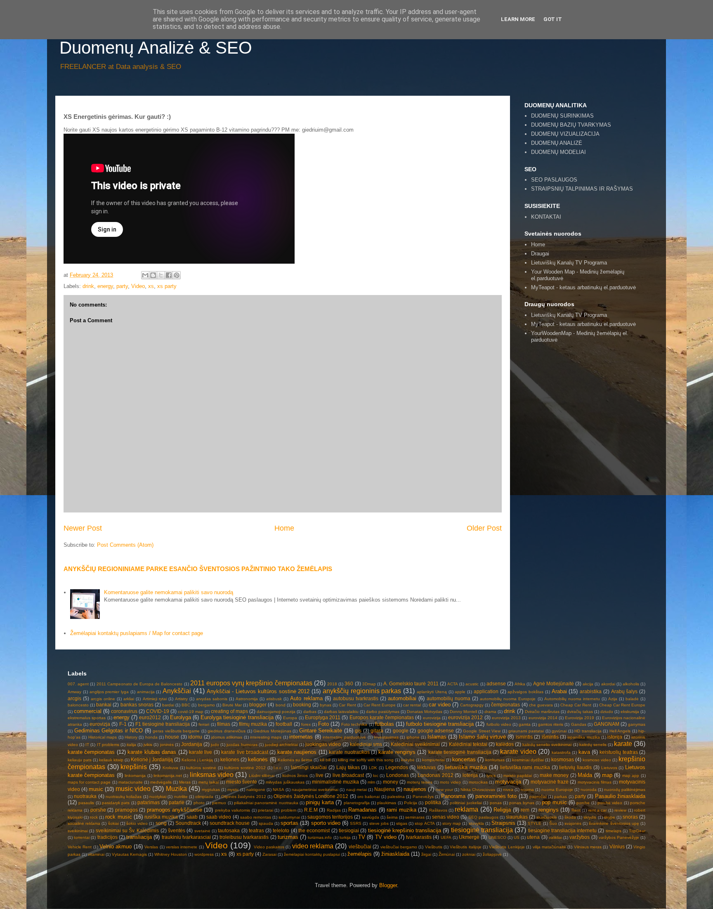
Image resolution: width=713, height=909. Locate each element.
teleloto (281, 830)
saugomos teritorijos (330, 816)
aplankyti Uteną (432, 691)
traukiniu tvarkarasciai (186, 837)
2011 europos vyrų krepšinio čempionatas (251, 683)
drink (88, 286)
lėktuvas (426, 767)
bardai (168, 705)
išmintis (550, 736)
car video (440, 704)
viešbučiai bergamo (398, 847)
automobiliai (402, 698)
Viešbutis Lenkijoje (506, 847)
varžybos (579, 837)
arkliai (128, 699)
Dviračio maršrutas (542, 711)
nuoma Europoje (557, 789)
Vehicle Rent (80, 847)
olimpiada (204, 796)
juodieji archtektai (281, 744)
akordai (608, 684)
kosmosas (562, 759)
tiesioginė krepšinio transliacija (404, 830)
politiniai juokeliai (466, 802)
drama (490, 711)
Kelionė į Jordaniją (152, 759)
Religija (502, 810)
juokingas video (323, 744)
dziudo (606, 711)
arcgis (74, 698)
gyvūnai (559, 731)
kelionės (258, 759)
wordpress (204, 854)
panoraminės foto (496, 796)
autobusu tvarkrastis (355, 698)
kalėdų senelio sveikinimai (546, 744)
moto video (450, 782)
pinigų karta (319, 802)
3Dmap (369, 684)
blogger (258, 704)
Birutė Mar (232, 705)
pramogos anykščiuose (174, 810)
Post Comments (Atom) (125, 545)
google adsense (436, 730)
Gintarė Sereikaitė (320, 730)
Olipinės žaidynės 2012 (243, 796)
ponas (496, 802)
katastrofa (561, 752)
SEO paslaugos (483, 817)
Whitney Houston (170, 854)
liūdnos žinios (295, 775)
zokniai (468, 854)
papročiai (538, 796)
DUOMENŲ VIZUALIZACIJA (565, 134)
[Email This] (145, 275)
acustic (472, 684)
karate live (200, 752)
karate (623, 743)
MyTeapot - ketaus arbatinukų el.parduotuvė (583, 287)
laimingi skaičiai (309, 767)
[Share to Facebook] (169, 275)
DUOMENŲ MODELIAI (558, 152)
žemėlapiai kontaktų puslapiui (312, 854)
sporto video (325, 823)
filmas (223, 724)
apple (460, 691)
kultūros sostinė (201, 767)
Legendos (396, 767)
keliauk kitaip (111, 760)
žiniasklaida (395, 854)
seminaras (415, 817)
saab (192, 816)
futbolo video (498, 724)
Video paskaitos (269, 847)
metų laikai (208, 782)
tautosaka (229, 830)
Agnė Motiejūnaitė (553, 683)
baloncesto (78, 705)
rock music (118, 817)
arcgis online (103, 699)
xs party (167, 286)
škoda (570, 817)
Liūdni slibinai (261, 775)
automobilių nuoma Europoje (508, 699)
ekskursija (630, 711)
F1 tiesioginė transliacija (162, 724)
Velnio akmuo (115, 846)
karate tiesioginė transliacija (459, 752)
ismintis (524, 736)
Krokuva (170, 767)
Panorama (453, 796)
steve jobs (379, 823)
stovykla (476, 823)
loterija (470, 775)
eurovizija (432, 717)
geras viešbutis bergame (176, 731)
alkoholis (631, 684)
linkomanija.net (167, 775)
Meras (185, 782)
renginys (548, 810)
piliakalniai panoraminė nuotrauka (266, 802)
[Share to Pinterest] (176, 275)
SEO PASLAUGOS (554, 180)
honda (151, 737)
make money (554, 775)
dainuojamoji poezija (276, 711)
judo (215, 744)
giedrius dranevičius (227, 731)
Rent (576, 810)
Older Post (484, 528)
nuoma (527, 789)
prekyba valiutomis (232, 810)
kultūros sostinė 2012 (244, 767)
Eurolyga (180, 717)
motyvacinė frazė (550, 781)
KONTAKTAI (546, 217)
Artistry (181, 699)
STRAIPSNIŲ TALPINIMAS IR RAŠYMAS (582, 189)
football (284, 724)
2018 (332, 684)
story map (451, 823)
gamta (525, 724)
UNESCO (497, 837)
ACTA (452, 684)
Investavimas (386, 737)
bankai (103, 704)
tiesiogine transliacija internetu (562, 830)
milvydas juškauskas (285, 782)
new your (444, 789)
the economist (314, 830)
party (122, 286)
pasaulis (86, 802)
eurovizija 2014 (543, 717)
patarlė (176, 802)
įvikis (148, 744)
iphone (413, 737)
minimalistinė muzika (335, 781)
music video (133, 788)
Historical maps (102, 737)
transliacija (139, 837)
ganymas (636, 724)
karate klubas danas (151, 752)
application (486, 691)
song (161, 823)
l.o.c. (278, 767)
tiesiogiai (349, 830)
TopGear (637, 831)
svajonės (572, 823)
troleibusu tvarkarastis (244, 837)
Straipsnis (503, 823)
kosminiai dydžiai (528, 760)
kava (584, 752)
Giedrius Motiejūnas (272, 731)
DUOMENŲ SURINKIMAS (562, 116)
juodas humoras (242, 744)
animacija (146, 691)
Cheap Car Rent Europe (622, 705)
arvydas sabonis (211, 699)
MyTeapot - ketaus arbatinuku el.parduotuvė (583, 324)
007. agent (78, 684)
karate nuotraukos (349, 752)
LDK (373, 767)
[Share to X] (161, 275)
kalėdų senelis (593, 744)
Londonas (397, 775)
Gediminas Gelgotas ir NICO (108, 730)
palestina (396, 796)
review (620, 810)
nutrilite (181, 796)
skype (609, 817)
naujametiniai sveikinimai (315, 789)
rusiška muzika (161, 816)
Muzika (176, 788)
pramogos (126, 809)
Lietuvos (609, 767)
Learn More (518, 19)
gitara (377, 730)
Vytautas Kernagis (129, 854)
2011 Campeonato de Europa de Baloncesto (140, 684)
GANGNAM (606, 724)
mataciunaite (130, 782)
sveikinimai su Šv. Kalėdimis (127, 830)
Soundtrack (188, 823)
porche (583, 802)
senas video (445, 816)
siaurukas (517, 816)
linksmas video (212, 774)
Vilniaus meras (588, 847)
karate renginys (396, 752)
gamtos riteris (550, 724)
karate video (518, 751)
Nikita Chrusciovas (477, 789)
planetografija (357, 802)
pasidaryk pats (116, 802)
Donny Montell (463, 711)
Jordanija (191, 744)
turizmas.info (320, 837)
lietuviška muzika (466, 767)
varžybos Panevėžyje (619, 837)
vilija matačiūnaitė (549, 847)
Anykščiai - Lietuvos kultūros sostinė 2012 (258, 691)
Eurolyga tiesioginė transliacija (237, 717)
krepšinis (133, 766)
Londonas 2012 (435, 775)
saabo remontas (255, 817)
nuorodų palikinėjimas (624, 789)
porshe (98, 809)
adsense (496, 683)
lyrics (491, 775)
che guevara (541, 705)
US (516, 837)
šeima (392, 817)
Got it (552, 19)
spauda (266, 823)
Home (284, 528)
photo (199, 802)
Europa (290, 717)
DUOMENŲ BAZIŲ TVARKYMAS (571, 125)
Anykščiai (177, 690)
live (319, 775)
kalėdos (505, 744)
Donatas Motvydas (424, 711)
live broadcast (348, 775)
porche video (609, 802)
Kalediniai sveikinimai (415, 744)
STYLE (534, 823)
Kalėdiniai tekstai (468, 744)
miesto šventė (241, 781)
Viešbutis (433, 847)
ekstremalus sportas (87, 717)
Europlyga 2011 (322, 717)
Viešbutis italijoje (465, 847)
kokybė (408, 760)
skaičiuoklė (546, 817)
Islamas (436, 737)
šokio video (137, 823)
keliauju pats (80, 760)
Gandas (578, 724)
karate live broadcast (244, 752)
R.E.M (311, 809)
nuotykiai (157, 796)
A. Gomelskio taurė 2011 (411, 683)
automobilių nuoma (448, 698)
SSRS (355, 823)
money (390, 781)
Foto (323, 724)
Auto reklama (306, 698)
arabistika (591, 691)
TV (361, 837)
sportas (289, 823)
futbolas (384, 724)
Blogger (388, 885)
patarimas (148, 802)
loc (375, 775)
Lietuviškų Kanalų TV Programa (569, 263)
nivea (508, 789)
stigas (401, 823)
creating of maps (229, 711)
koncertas (464, 759)
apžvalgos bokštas (525, 691)
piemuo (219, 802)
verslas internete (181, 847)
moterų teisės (419, 782)
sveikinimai (78, 831)
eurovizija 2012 (465, 717)
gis (358, 730)
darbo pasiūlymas (382, 711)
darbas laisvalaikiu (341, 711)
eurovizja (100, 724)
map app (630, 775)
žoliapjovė (492, 854)
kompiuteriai (433, 760)
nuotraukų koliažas (124, 796)
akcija (588, 684)
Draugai (540, 253)
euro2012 (150, 717)
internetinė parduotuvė (344, 737)
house (172, 736)
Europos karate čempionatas (381, 717)
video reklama (312, 846)
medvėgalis (161, 782)
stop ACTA (424, 823)
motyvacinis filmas (594, 782)
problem (288, 810)
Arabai (559, 691)
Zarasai (269, 854)
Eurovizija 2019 (579, 717)
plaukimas (386, 802)
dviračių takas (580, 711)
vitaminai (96, 854)
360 (349, 683)
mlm (371, 782)
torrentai (82, 837)
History (131, 737)
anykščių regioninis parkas (362, 690)
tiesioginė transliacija (482, 829)
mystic (233, 789)
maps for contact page (89, 782)
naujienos (415, 789)
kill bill (325, 760)
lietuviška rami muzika (525, 767)
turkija (345, 837)
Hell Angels (620, 731)
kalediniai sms (366, 744)
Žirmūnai (447, 854)
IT (87, 744)
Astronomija (247, 699)
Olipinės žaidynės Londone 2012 (311, 796)
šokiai (113, 823)
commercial (88, 711)
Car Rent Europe (380, 705)
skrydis (589, 817)
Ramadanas (362, 810)
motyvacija (508, 782)
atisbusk (274, 699)
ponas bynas (521, 802)
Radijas (334, 810)
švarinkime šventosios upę (614, 823)
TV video (386, 837)
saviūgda (370, 817)
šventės (176, 830)
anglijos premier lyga (109, 691)
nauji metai (356, 789)
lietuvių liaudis (575, 767)
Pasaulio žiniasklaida (620, 796)
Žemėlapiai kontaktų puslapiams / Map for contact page (136, 633)
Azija (612, 699)
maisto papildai (517, 775)
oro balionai (368, 796)
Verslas (151, 847)
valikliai (555, 837)
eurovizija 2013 (506, 717)
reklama (466, 809)
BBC (186, 705)
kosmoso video (597, 760)
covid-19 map (190, 711)
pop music (554, 802)
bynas (325, 705)
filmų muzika (253, 724)
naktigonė (255, 789)
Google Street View (482, 731)
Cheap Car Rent (575, 705)
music (96, 789)
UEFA (446, 837)
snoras (630, 816)
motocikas (478, 782)
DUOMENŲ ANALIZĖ (556, 143)
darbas (309, 711)
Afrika (520, 684)
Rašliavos (438, 810)
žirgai (426, 854)
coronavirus (124, 711)
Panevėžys (423, 796)
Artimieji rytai (155, 699)
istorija (614, 736)
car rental (412, 705)
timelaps (613, 831)
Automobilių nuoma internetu (572, 699)
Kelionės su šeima (295, 760)
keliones (229, 759)
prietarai (265, 810)
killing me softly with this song (366, 760)
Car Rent (347, 705)
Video (138, 286)
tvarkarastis (419, 837)
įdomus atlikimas (226, 737)
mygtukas (211, 789)
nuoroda (589, 789)
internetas (301, 737)
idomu (195, 736)
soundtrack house (230, 823)
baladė (632, 699)
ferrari (203, 724)
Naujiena (384, 789)
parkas (560, 796)
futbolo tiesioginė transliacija (440, 724)
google (400, 730)
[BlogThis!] (153, 275)
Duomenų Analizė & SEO (155, 47)
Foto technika (354, 724)
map (607, 775)
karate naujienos (296, 752)
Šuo (553, 823)
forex (306, 724)
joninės (167, 744)
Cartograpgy (472, 705)
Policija (410, 802)
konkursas (495, 760)
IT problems (108, 744)
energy (105, 286)
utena (533, 837)
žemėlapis (359, 854)
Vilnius (617, 846)
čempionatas (505, 704)
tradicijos (107, 837)
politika (433, 802)
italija (131, 744)
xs (151, 286)
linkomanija (135, 775)
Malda (585, 775)
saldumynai (289, 817)
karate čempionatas (91, 752)
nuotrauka (85, 796)
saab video (218, 816)
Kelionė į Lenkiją (197, 760)
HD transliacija (588, 731)
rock (94, 817)
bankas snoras (136, 704)
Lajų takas (348, 767)
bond (281, 705)
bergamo (206, 705)
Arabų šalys (624, 691)
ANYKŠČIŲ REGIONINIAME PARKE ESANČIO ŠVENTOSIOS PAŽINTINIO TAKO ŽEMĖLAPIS (198, 568)
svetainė (202, 831)
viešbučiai (360, 846)
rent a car (597, 810)
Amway (74, 691)
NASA (278, 789)
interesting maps (265, 737)
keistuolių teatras (618, 752)
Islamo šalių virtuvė (482, 737)
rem (525, 809)
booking (302, 704)
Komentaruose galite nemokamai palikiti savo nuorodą (168, 592)
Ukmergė (469, 837)
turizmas (288, 837)
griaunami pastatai (526, 731)
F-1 (123, 724)
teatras (256, 830)
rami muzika (401, 810)
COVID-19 (157, 711)
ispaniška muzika (583, 737)
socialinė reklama (84, 823)
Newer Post (83, 528)
